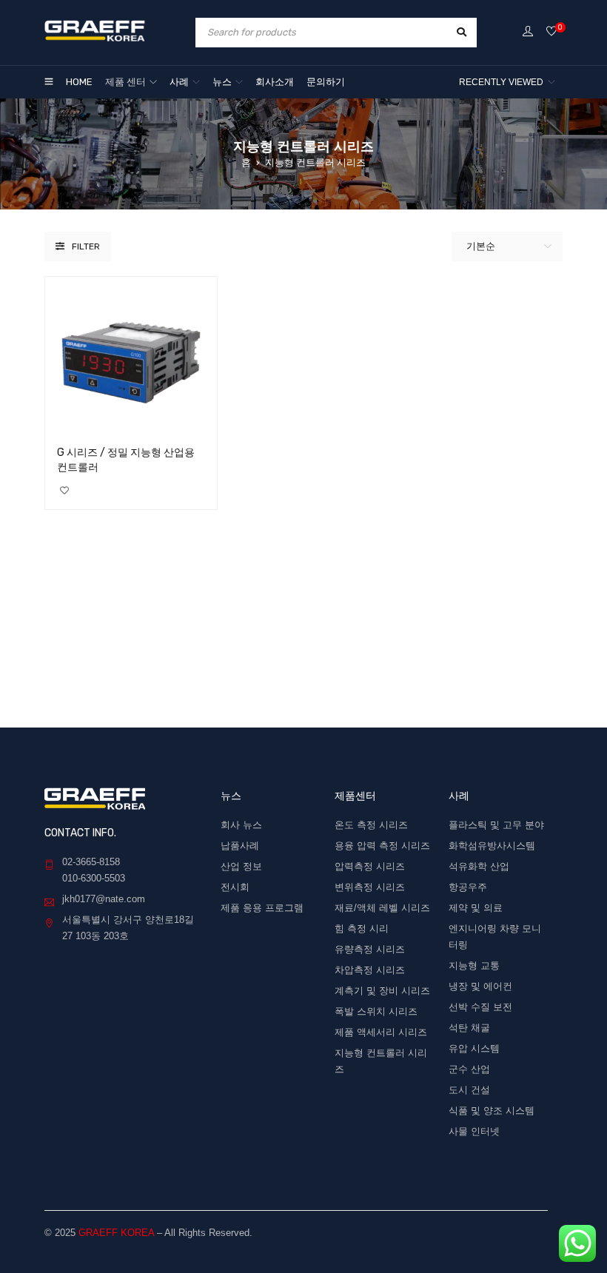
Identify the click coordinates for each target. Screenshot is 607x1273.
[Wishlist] (551, 32)
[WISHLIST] (64, 491)
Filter (86, 246)
